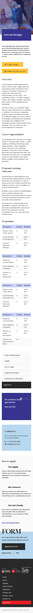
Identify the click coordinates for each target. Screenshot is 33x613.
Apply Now (7, 385)
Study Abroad (7, 586)
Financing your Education (14, 379)
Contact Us (6, 599)
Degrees (5, 583)
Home (4, 577)
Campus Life (6, 592)
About (4, 580)
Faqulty (7, 361)
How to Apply (9, 367)
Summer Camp (7, 596)
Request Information (12, 373)
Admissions (6, 589)
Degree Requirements (12, 355)
